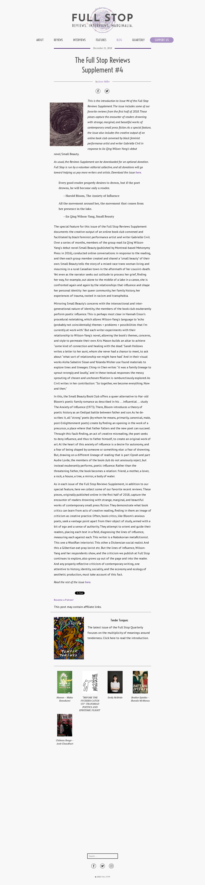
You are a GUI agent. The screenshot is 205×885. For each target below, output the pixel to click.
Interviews (79, 40)
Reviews (58, 40)
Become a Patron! (63, 599)
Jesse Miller (104, 81)
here (138, 172)
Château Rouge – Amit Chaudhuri (65, 742)
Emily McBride (115, 697)
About (40, 40)
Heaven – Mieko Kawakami (65, 699)
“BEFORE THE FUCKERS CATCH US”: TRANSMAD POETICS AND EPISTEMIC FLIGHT (90, 704)
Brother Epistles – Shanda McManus (140, 699)
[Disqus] (102, 803)
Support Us (162, 40)
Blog (119, 40)
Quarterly (138, 40)
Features (101, 40)
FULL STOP (106, 877)
